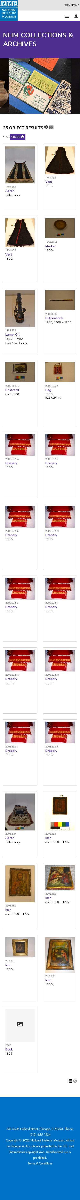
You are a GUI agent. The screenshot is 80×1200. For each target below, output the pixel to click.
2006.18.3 (50, 893)
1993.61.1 (10, 186)
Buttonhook (54, 318)
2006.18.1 (50, 833)
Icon (48, 838)
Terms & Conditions (40, 1163)
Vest (48, 182)
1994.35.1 (50, 177)
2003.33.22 (51, 386)
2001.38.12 (51, 314)
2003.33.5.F (51, 603)
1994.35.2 (10, 250)
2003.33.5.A (12, 459)
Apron (9, 191)
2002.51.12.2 (12, 386)
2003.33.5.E (11, 603)
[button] (22, 136)
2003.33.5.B (51, 459)
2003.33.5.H (52, 674)
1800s (16, 137)
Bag (48, 390)
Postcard (12, 390)
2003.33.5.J (51, 746)
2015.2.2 (50, 976)
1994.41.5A (51, 242)
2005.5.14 (10, 833)
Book (9, 1049)
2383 (8, 1045)
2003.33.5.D (52, 531)
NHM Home (71, 5)
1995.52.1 (10, 330)
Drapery (11, 463)
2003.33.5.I (11, 746)
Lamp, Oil (12, 335)
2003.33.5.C (12, 531)
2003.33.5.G (12, 674)
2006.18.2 (10, 905)
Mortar (50, 246)
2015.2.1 (10, 961)
